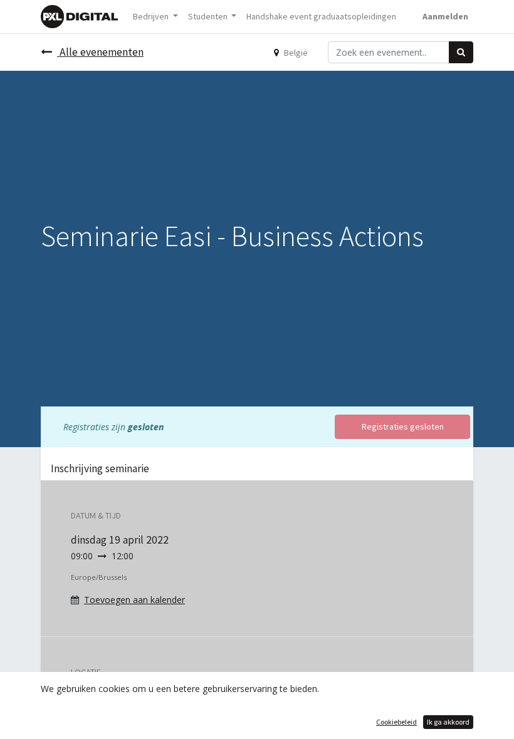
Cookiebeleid (396, 721)
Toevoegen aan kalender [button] (134, 600)
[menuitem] (321, 16)
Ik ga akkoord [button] (448, 721)
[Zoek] (461, 52)
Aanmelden (445, 16)
